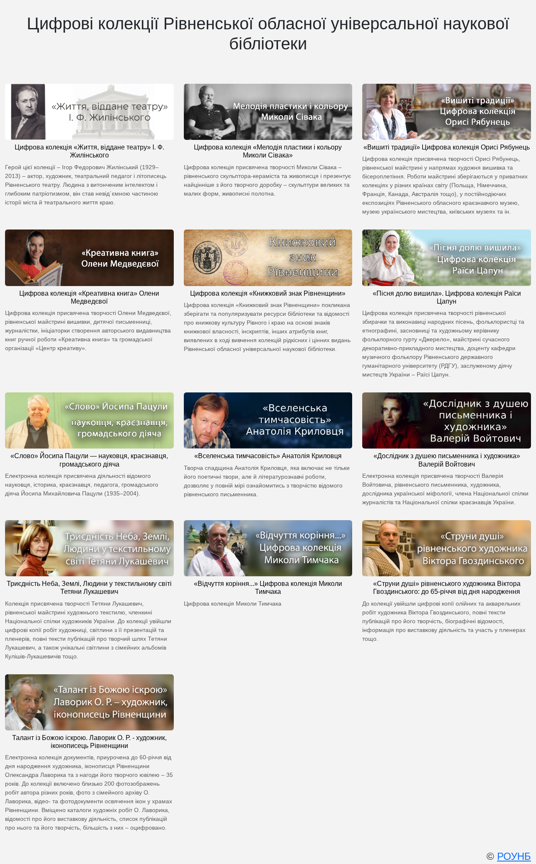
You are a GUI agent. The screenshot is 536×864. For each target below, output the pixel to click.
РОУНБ (514, 856)
